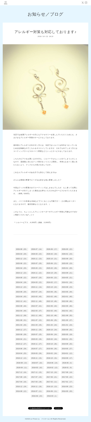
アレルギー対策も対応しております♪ (45, 32)
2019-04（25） (21, 353)
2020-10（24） (52, 330)
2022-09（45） (67, 301)
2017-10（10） (52, 372)
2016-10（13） (52, 386)
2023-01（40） (67, 296)
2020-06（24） (52, 334)
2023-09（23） (67, 287)
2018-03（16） (37, 367)
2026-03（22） (37, 254)
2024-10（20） (52, 273)
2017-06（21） (52, 377)
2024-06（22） (52, 278)
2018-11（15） (37, 358)
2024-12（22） (21, 273)
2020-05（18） (67, 334)
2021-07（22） (37, 320)
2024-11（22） (37, 273)
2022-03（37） (37, 311)
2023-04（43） (21, 296)
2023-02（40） (52, 296)
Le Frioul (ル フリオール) (40, 419)
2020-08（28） (21, 334)
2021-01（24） (67, 325)
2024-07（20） (37, 278)
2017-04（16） (21, 382)
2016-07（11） (37, 391)
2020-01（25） (67, 339)
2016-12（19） (21, 386)
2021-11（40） (37, 315)
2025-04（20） (21, 268)
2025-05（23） (67, 263)
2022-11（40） (37, 301)
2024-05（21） (67, 278)
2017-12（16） (21, 372)
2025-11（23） (37, 259)
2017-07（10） (37, 377)
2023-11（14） (37, 287)
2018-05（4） (67, 363)
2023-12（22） (21, 287)
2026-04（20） (21, 254)
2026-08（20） (21, 249)
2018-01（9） (67, 367)
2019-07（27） (37, 349)
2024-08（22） (21, 278)
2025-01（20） (67, 268)
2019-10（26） (52, 344)
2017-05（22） (67, 377)
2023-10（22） (52, 287)
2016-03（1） (52, 396)
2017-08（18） (21, 377)
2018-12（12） (21, 358)
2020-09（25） (67, 330)
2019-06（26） (52, 349)
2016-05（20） (67, 391)
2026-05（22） (67, 249)
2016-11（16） (37, 386)
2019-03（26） (37, 353)
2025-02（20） (52, 268)
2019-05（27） (67, 349)
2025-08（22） (21, 263)
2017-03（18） (37, 382)
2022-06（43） (52, 306)
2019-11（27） (37, 344)
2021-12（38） (21, 315)
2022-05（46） (67, 306)
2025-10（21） (52, 259)
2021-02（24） (52, 325)
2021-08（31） (21, 320)
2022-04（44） (21, 311)
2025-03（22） (37, 268)
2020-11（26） (37, 330)
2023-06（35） (52, 292)
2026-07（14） (37, 249)
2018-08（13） (22, 363)
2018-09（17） (67, 358)
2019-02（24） (52, 353)
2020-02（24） (52, 339)
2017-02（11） (52, 382)
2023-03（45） (37, 296)
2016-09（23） (67, 386)
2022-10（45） (52, 301)
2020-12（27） (21, 330)
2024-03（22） (37, 282)
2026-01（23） (67, 254)
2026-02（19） (52, 254)
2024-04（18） (21, 282)
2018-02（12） (53, 367)
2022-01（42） (67, 311)
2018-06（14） (53, 363)
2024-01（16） (67, 282)
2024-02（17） (52, 282)
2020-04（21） (21, 339)
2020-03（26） (37, 339)
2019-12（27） (21, 344)
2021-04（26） (21, 325)
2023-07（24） (37, 292)
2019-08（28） (21, 349)
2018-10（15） (52, 358)
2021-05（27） (67, 320)
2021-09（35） (67, 315)
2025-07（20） (37, 263)
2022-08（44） (21, 306)
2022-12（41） (21, 301)
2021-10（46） (52, 315)
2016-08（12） (21, 391)
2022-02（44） (52, 311)
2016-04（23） (37, 396)
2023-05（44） (67, 292)
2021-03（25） (37, 325)
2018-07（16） (37, 363)
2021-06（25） (52, 320)
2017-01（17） (67, 382)
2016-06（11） (52, 391)
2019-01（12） (67, 353)
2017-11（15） (37, 372)
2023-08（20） (21, 292)
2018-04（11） (22, 367)
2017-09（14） (67, 372)
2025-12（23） (21, 259)
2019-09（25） (67, 344)
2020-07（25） (37, 334)
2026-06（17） (52, 249)
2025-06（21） (52, 263)
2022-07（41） (37, 306)
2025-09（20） (67, 259)
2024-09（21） (67, 273)
